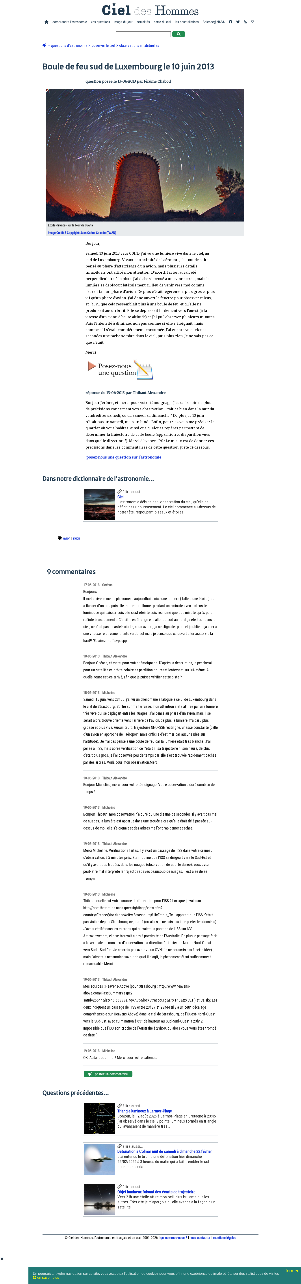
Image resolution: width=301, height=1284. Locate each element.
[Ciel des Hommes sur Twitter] (238, 22)
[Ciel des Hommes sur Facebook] (230, 22)
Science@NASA (214, 22)
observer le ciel (104, 45)
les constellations (187, 22)
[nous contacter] (252, 22)
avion (66, 538)
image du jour (123, 22)
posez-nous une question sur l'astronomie (123, 457)
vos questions (100, 22)
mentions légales (224, 1238)
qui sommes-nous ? (173, 1238)
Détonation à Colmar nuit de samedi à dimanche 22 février (164, 1151)
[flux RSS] (245, 22)
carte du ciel (162, 22)
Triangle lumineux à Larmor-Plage (144, 1111)
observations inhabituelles (139, 45)
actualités (143, 22)
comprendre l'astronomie (69, 22)
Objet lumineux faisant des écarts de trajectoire (156, 1191)
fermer (293, 1270)
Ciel (120, 496)
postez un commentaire (110, 1074)
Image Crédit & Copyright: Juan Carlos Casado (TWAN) (82, 233)
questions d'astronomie (69, 45)
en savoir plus (47, 1277)
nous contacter (200, 1238)
